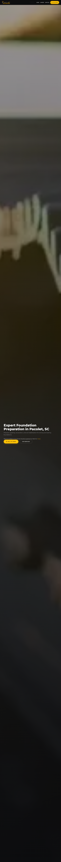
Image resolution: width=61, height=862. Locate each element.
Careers (42, 2)
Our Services (26, 441)
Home (37, 2)
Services (47, 2)
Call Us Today (12, 441)
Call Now (55, 2)
